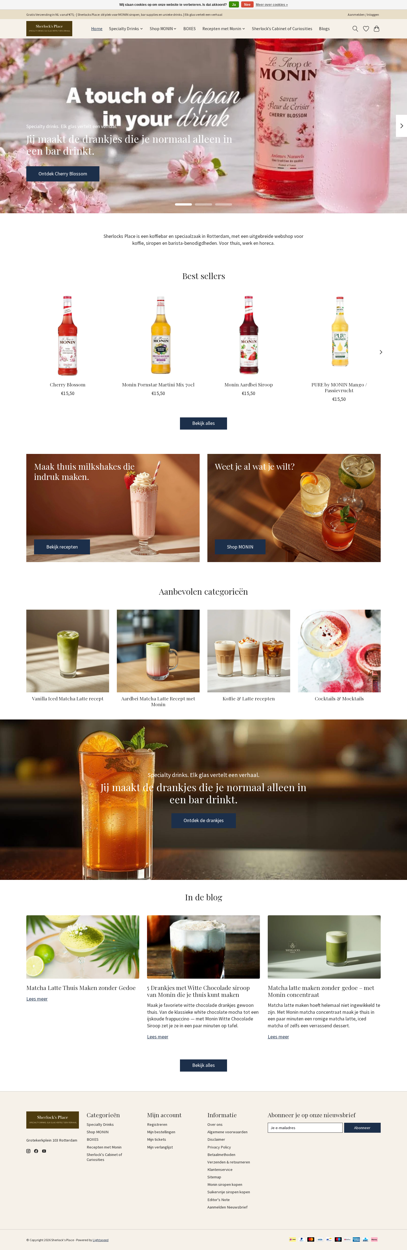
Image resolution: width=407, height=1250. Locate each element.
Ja (234, 5)
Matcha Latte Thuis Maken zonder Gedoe (81, 987)
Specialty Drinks (100, 1124)
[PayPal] (301, 1240)
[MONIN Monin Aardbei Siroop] (248, 335)
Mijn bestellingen (161, 1131)
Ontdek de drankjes (204, 820)
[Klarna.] (374, 1240)
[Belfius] (347, 1240)
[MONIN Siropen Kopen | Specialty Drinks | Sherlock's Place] (49, 28)
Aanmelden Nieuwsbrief (227, 1207)
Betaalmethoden (221, 1154)
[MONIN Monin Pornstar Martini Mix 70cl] (158, 335)
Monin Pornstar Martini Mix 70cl (158, 384)
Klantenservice (220, 1169)
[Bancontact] (329, 1240)
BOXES (189, 28)
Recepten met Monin (104, 1147)
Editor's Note (218, 1199)
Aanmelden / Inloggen (363, 14)
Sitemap (214, 1176)
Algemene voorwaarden (227, 1131)
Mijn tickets (156, 1139)
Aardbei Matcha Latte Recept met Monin (158, 701)
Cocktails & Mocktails (339, 698)
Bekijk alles (203, 423)
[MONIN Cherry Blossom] (67, 335)
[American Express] (356, 1240)
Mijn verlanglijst (160, 1147)
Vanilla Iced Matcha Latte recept (68, 698)
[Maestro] (338, 1240)
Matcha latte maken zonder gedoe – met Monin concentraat (321, 991)
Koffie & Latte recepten (249, 698)
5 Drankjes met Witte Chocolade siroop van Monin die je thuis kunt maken (198, 991)
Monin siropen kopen (224, 1184)
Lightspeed (101, 1240)
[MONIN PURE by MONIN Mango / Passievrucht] (339, 335)
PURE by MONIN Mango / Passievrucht (339, 387)
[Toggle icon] (355, 29)
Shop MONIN (51, 173)
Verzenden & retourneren (228, 1162)
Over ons (215, 1124)
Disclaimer (216, 1139)
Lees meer (37, 999)
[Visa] (320, 1240)
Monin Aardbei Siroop (249, 384)
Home (96, 28)
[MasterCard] (311, 1240)
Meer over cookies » (272, 5)
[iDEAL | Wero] (292, 1240)
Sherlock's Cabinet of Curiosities (282, 28)
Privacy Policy (219, 1147)
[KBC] (365, 1240)
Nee (247, 5)
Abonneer (362, 1127)
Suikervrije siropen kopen (228, 1191)
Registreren (157, 1124)
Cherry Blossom (68, 384)
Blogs (324, 28)
